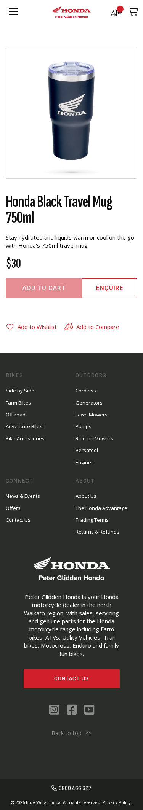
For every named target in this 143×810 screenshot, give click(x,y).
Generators (89, 402)
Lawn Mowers (92, 414)
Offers (13, 508)
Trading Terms (92, 519)
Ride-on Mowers (94, 438)
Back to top (66, 733)
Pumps (84, 426)
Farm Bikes (18, 402)
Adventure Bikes (25, 426)
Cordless (86, 390)
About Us (86, 495)
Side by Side (20, 390)
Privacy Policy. (117, 802)
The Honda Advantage (101, 508)
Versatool (87, 450)
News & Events (23, 495)
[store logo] (72, 12)
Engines (85, 462)
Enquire (110, 288)
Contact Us (71, 678)
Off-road (16, 414)
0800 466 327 (75, 788)
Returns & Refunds (97, 531)
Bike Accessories (25, 438)
